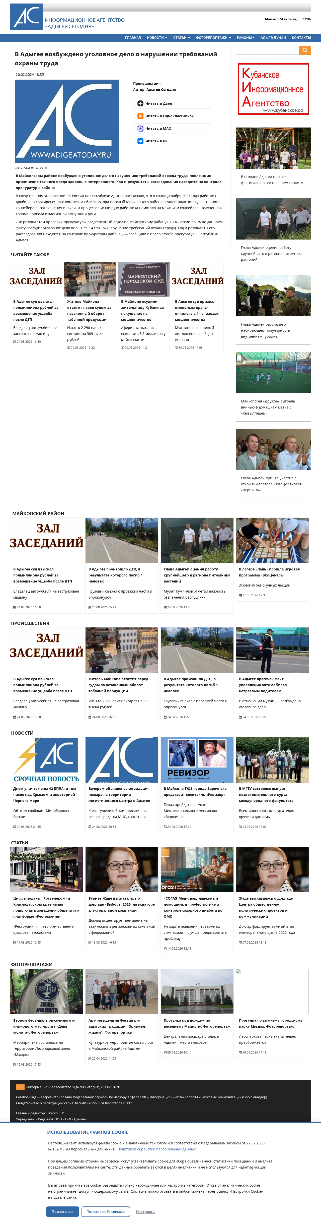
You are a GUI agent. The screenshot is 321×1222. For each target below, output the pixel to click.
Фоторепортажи (212, 38)
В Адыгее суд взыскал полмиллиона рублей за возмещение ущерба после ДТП (42, 575)
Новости (156, 38)
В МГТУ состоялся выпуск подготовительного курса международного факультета (266, 794)
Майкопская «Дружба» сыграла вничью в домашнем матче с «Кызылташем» (268, 407)
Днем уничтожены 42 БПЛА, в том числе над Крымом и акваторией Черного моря (44, 794)
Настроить (145, 1211)
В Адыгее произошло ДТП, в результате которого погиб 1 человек (116, 575)
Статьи (180, 38)
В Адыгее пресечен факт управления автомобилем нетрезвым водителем (263, 684)
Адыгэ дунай (273, 38)
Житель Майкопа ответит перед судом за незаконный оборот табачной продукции (118, 684)
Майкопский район (37, 513)
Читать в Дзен (158, 103)
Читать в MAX (158, 128)
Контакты (301, 38)
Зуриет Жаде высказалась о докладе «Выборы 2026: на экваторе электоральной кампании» (122, 904)
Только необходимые (106, 1211)
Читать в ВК (156, 141)
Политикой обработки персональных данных (156, 1149)
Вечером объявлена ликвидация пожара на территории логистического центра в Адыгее (119, 794)
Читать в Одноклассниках (169, 115)
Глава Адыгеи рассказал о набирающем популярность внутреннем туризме (265, 330)
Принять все (62, 1211)
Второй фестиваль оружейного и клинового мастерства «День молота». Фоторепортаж (44, 1026)
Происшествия (146, 83)
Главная (133, 38)
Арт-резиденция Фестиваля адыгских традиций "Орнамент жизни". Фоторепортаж (118, 1026)
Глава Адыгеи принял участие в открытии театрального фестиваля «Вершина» (271, 484)
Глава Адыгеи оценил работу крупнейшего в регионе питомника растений (271, 253)
